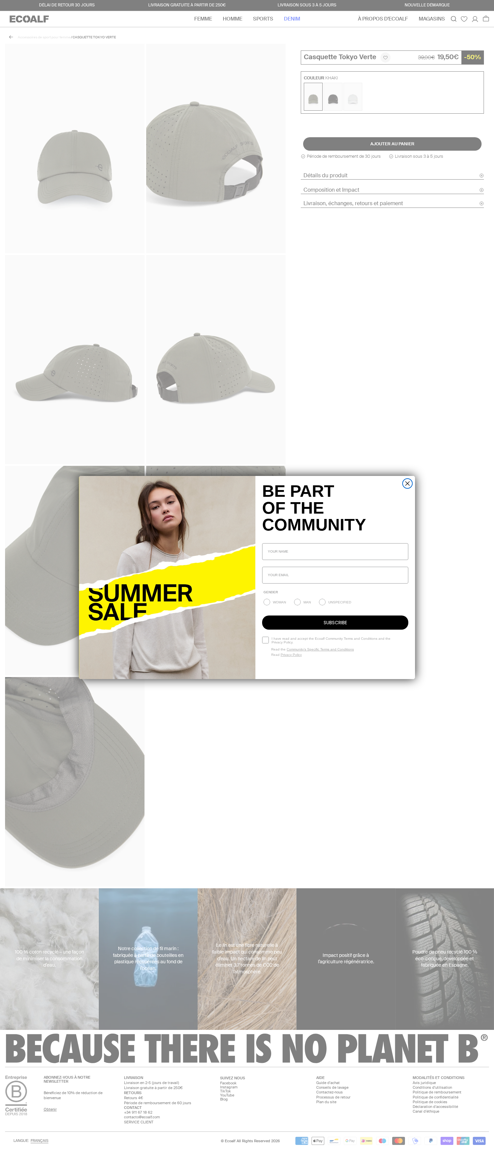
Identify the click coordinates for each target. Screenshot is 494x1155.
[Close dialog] (407, 483)
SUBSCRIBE (335, 622)
